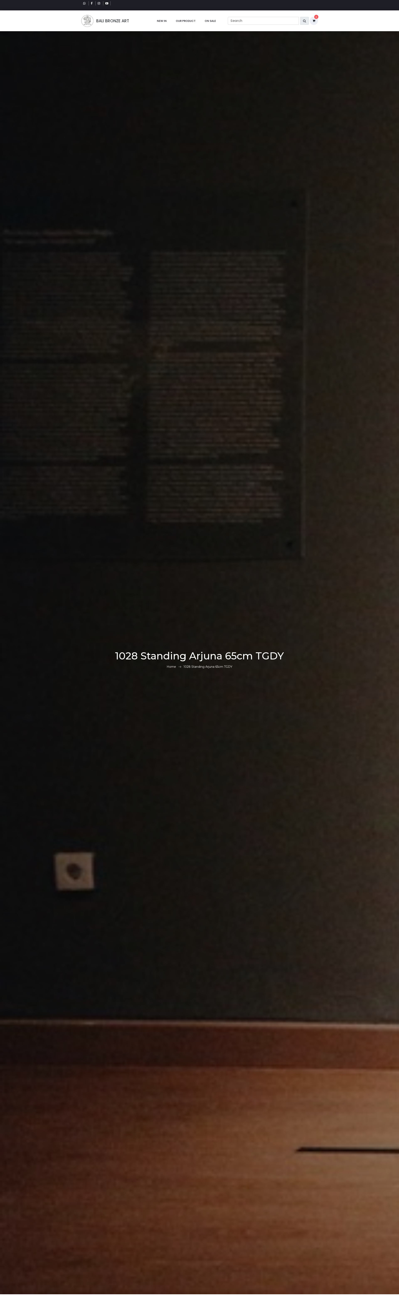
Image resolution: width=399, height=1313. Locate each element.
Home (171, 667)
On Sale (210, 21)
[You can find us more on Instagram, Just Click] (99, 3)
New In (162, 21)
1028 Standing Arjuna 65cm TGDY (207, 667)
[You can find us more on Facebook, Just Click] (92, 3)
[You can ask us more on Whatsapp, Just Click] (84, 3)
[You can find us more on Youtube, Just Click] (106, 3)
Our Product (186, 21)
